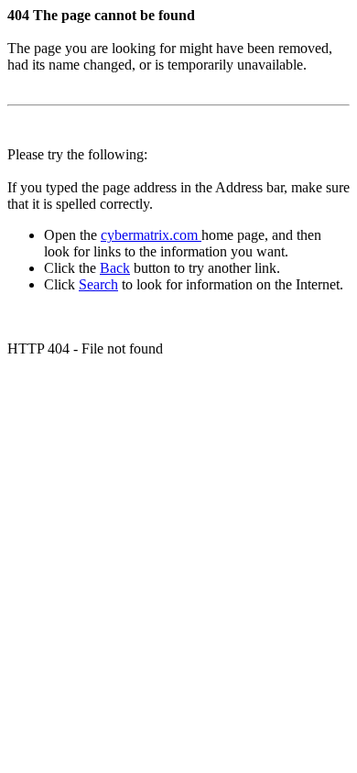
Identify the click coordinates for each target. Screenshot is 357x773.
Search (98, 284)
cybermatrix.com (151, 235)
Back (115, 268)
